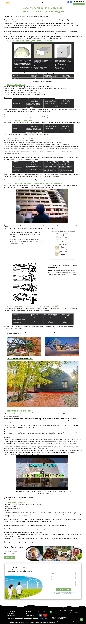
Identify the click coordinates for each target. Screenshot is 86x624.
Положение (69, 592)
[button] (8, 384)
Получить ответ (63, 589)
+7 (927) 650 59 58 (78, 2)
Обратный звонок (73, 618)
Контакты (28, 611)
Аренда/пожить (11, 615)
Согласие (56, 593)
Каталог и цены (11, 611)
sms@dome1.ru (73, 616)
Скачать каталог (9, 557)
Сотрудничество (30, 615)
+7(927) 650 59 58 (72, 613)
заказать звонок (78, 4)
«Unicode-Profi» (42, 618)
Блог (27, 613)
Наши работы (10, 613)
